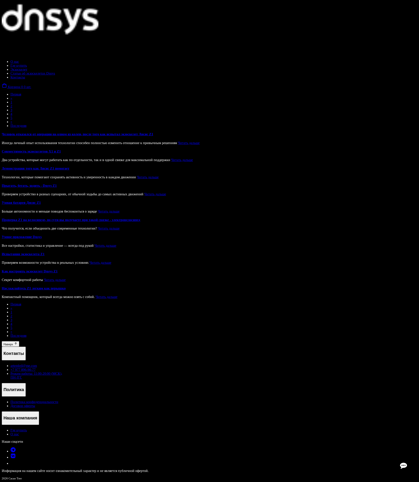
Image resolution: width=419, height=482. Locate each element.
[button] (16, 87)
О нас (14, 434)
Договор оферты (22, 406)
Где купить (18, 430)
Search (53, 46)
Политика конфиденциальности (34, 402)
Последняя (18, 126)
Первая (15, 94)
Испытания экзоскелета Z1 (23, 254)
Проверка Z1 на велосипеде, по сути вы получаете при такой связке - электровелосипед (71, 220)
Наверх (8, 344)
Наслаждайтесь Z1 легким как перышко (34, 288)
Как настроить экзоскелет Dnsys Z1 (30, 271)
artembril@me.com (23, 366)
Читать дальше (189, 143)
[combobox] (22, 46)
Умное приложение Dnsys (22, 237)
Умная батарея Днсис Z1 (21, 202)
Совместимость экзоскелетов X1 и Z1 (31, 151)
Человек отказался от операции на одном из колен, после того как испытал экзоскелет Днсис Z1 (77, 134)
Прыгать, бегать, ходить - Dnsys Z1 (29, 185)
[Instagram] (13, 457)
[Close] (6, 52)
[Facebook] (13, 451)
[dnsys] (50, 36)
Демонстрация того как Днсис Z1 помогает (35, 168)
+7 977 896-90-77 (23, 369)
